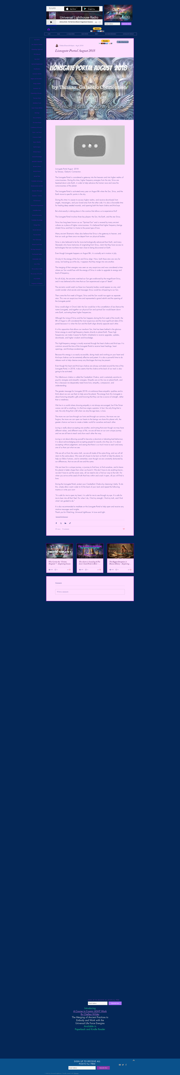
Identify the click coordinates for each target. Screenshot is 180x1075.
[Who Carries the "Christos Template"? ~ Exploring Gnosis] (59, 551)
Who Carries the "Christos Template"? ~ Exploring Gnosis (59, 563)
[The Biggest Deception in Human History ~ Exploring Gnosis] (120, 551)
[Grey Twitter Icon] (123, 1065)
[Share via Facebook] (56, 523)
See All (132, 540)
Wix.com (76, 1073)
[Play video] (90, 145)
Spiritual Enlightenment (62, 517)
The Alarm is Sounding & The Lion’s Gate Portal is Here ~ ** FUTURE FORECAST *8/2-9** (89, 563)
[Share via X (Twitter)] (61, 523)
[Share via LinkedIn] (65, 523)
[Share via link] (70, 523)
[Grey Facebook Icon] (126, 1065)
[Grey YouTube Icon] (120, 1065)
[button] (97, 29)
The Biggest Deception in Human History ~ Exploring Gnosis (119, 563)
